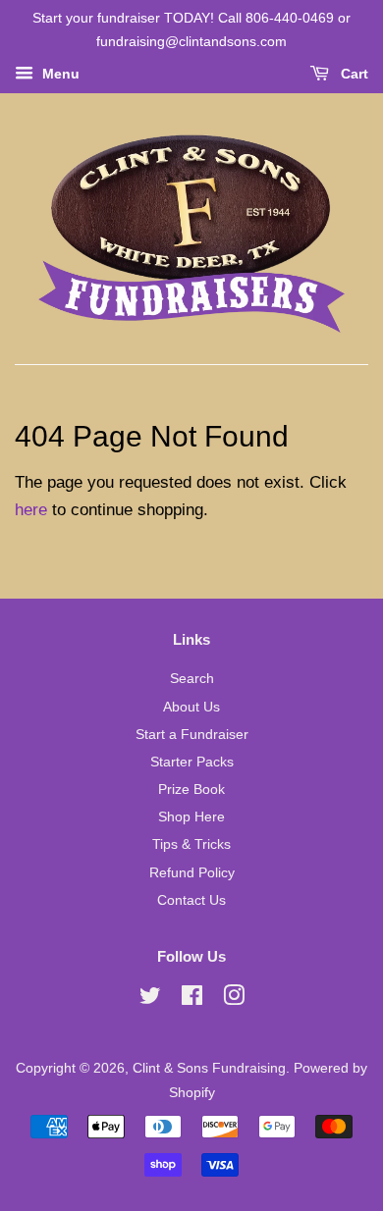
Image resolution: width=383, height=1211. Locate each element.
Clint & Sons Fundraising (209, 1068)
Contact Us (191, 900)
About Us (191, 706)
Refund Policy (192, 872)
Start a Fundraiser (192, 734)
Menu (59, 73)
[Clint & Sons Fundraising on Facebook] (192, 999)
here (31, 509)
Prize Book (191, 789)
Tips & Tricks (191, 844)
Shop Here (191, 816)
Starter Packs (192, 761)
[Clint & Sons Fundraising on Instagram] (234, 999)
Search (192, 678)
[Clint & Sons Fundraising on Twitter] (150, 999)
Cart (352, 73)
